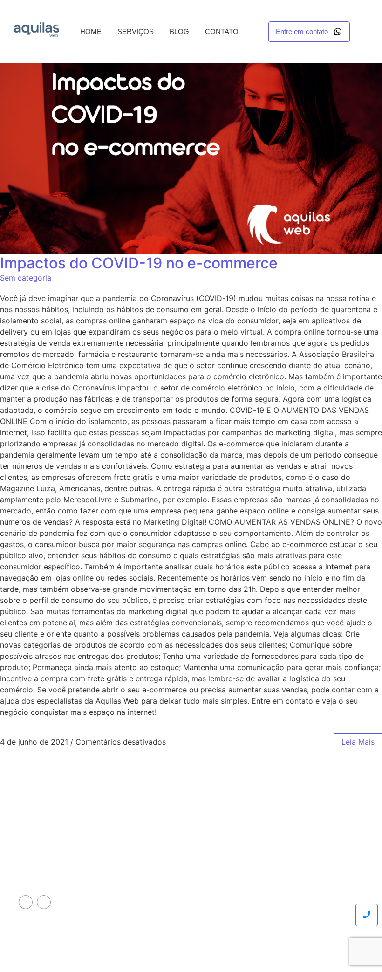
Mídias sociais (178, 849)
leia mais (358, 741)
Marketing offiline (182, 861)
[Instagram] (44, 902)
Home (91, 31)
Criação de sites (181, 824)
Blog (179, 31)
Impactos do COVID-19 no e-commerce (139, 263)
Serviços (135, 31)
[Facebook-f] (26, 902)
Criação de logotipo (186, 874)
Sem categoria (25, 277)
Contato (222, 31)
